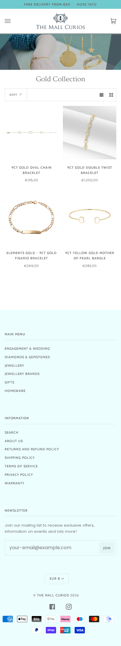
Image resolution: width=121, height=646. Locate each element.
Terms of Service (21, 466)
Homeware (15, 391)
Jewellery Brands (22, 374)
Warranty (14, 483)
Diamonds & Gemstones (27, 357)
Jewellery (14, 365)
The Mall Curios (53, 595)
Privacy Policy (19, 475)
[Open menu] (13, 21)
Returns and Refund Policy (32, 449)
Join (107, 548)
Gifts (9, 382)
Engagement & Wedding (27, 348)
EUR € (55, 578)
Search (12, 432)
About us (14, 441)
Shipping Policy (20, 458)
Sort (13, 94)
